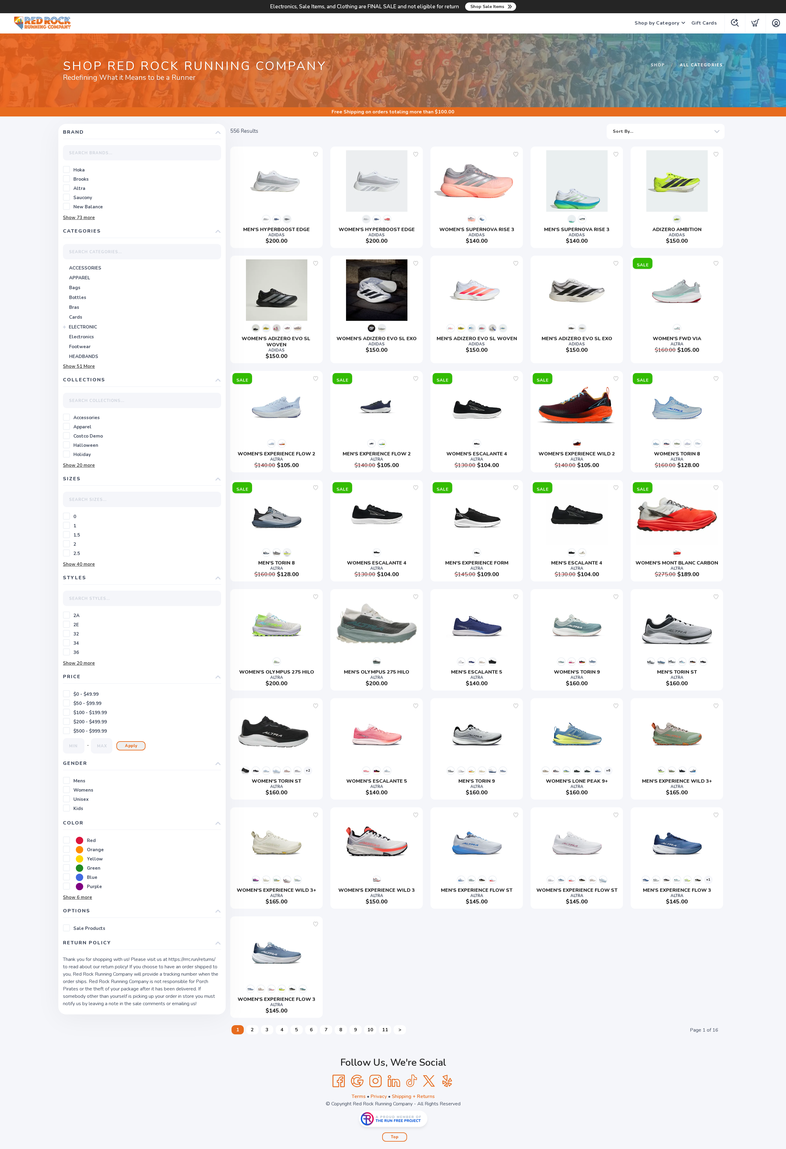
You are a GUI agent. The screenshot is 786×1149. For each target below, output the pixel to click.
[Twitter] (429, 1081)
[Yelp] (447, 1081)
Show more (79, 217)
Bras (74, 307)
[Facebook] (338, 1081)
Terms (359, 1096)
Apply (131, 746)
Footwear (80, 347)
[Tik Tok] (411, 1081)
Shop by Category (657, 23)
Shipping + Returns (413, 1096)
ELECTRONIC (83, 327)
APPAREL (79, 278)
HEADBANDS (83, 356)
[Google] (357, 1081)
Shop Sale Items (487, 7)
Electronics (81, 337)
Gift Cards (704, 23)
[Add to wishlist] (316, 154)
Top (395, 1137)
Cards (75, 317)
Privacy (379, 1096)
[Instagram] (375, 1081)
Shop (658, 65)
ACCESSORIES (85, 268)
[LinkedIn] (394, 1081)
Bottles (77, 297)
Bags (74, 288)
